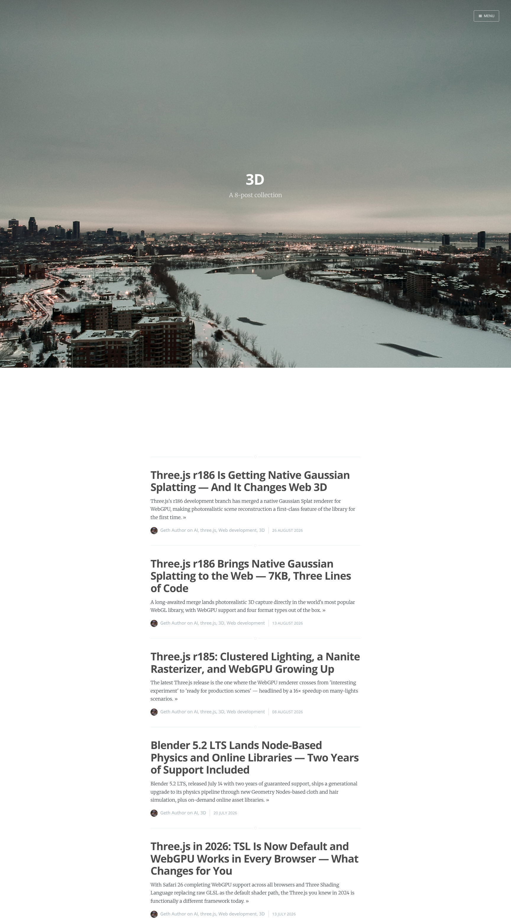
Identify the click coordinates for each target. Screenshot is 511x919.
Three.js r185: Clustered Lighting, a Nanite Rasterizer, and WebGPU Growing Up (255, 662)
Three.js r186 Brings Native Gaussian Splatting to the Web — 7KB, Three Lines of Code (251, 575)
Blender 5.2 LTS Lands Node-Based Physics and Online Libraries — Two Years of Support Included (255, 757)
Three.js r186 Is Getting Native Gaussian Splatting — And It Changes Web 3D (250, 481)
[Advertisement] (255, 423)
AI (196, 530)
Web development (238, 530)
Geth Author (173, 530)
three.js (208, 530)
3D (262, 530)
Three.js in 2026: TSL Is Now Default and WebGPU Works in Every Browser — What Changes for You (254, 858)
